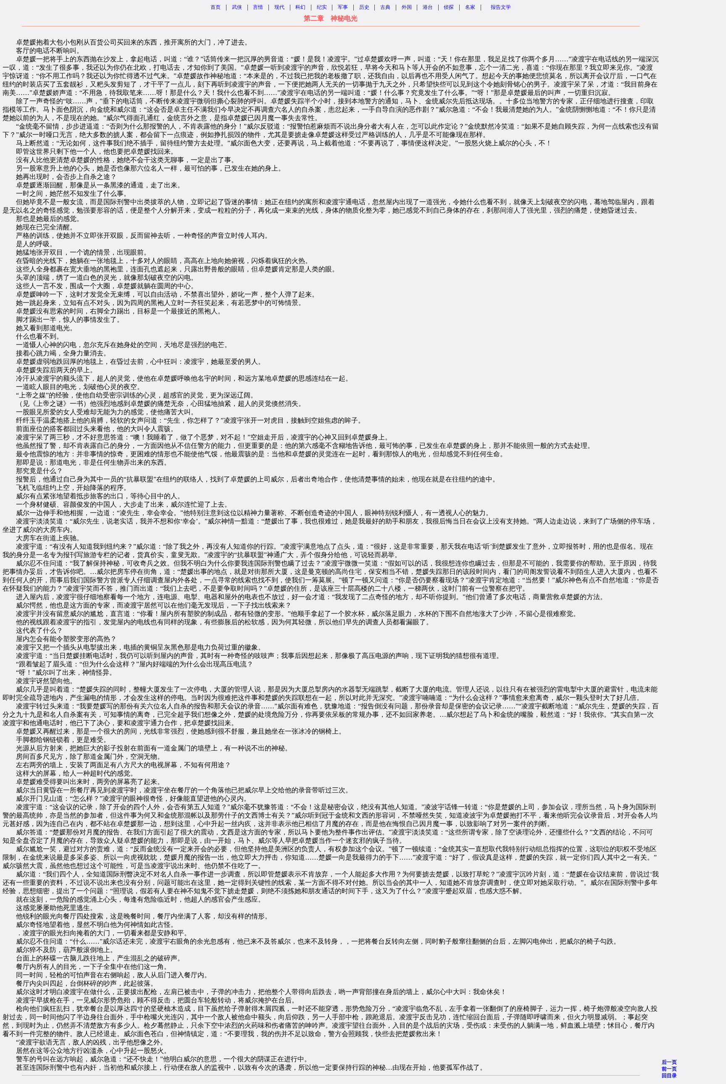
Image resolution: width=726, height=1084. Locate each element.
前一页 (669, 1069)
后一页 (669, 1062)
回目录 (669, 1076)
